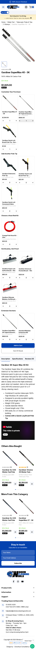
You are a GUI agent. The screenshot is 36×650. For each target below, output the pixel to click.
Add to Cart (18, 345)
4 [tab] (20, 489)
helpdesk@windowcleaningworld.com (18, 611)
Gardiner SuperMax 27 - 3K (26, 519)
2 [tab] (17, 489)
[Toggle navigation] (3, 7)
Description (5, 359)
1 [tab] (15, 489)
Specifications (17, 359)
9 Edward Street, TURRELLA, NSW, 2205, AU (20, 616)
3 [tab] (18, 489)
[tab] (5, 358)
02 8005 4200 (11, 605)
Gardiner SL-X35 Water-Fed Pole (9, 471)
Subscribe (18, 563)
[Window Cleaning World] (13, 7)
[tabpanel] (9, 468)
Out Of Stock (18, 351)
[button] (26, 7)
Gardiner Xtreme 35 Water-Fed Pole (26, 472)
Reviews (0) (29, 359)
